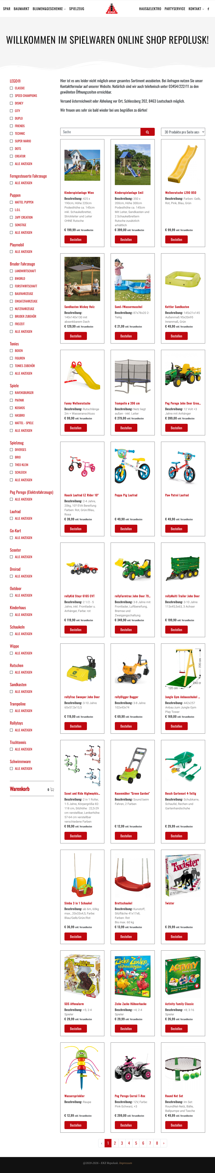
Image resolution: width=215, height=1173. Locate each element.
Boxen (19, 350)
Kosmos (20, 408)
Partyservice (175, 8)
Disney (19, 103)
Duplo (19, 118)
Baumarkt (21, 8)
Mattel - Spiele (24, 423)
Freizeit (20, 324)
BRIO (18, 457)
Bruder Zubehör (25, 316)
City (17, 110)
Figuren (20, 358)
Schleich (20, 472)
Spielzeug (76, 8)
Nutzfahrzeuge (24, 308)
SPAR (6, 8)
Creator (20, 156)
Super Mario (23, 141)
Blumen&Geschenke (48, 8)
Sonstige (20, 225)
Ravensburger (24, 392)
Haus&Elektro (150, 8)
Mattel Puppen (24, 202)
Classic (20, 88)
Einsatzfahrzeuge (26, 301)
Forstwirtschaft (26, 286)
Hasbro (20, 415)
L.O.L (17, 209)
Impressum (125, 1163)
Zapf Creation (24, 217)
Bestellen (75, 239)
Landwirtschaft (25, 271)
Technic (20, 133)
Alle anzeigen (23, 163)
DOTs (18, 148)
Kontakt (195, 8)
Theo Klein (21, 464)
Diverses (20, 449)
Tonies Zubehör (25, 365)
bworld (20, 278)
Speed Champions (26, 95)
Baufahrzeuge (24, 293)
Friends (20, 126)
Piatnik (19, 400)
